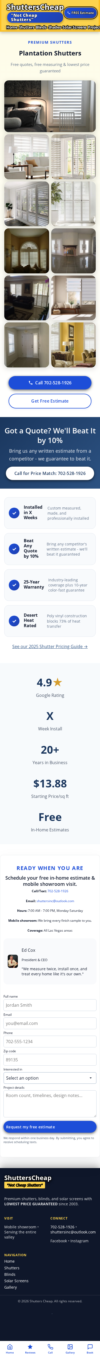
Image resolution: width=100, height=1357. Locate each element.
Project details (14, 1088)
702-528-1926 (57, 891)
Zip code (9, 1051)
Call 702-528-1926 (53, 383)
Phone (8, 1033)
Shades (54, 27)
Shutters (26, 27)
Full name (10, 997)
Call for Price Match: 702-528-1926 (50, 473)
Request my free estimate (30, 1126)
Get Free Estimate (50, 401)
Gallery (10, 1287)
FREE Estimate (82, 12)
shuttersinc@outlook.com (55, 901)
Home (11, 27)
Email (7, 1015)
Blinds (41, 27)
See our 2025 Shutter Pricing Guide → (50, 646)
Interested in (12, 1070)
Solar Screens (74, 27)
